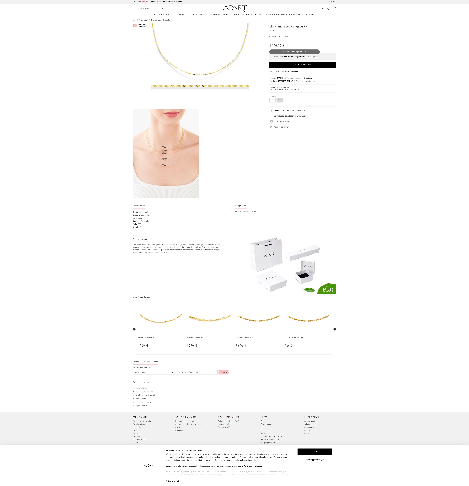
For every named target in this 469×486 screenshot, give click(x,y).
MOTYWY (204, 14)
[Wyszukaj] (135, 9)
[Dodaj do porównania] (270, 127)
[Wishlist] (328, 8)
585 (279, 100)
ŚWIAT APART (308, 14)
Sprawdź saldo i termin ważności (188, 424)
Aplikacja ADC (223, 424)
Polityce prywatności (253, 466)
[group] (160, 329)
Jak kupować (138, 427)
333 (272, 100)
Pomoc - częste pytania (142, 421)
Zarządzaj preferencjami (314, 460)
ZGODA (314, 452)
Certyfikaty (137, 436)
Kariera (263, 433)
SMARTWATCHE (241, 14)
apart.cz (307, 430)
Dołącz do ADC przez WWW (228, 421)
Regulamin (137, 433)
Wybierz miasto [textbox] (141, 372)
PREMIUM (216, 14)
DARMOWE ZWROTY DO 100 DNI (162, 2)
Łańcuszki (144, 20)
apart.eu (307, 433)
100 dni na (281, 81)
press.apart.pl (309, 427)
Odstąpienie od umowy (141, 439)
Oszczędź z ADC (294, 51)
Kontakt (136, 442)
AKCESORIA (256, 14)
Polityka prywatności (269, 442)
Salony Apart (266, 424)
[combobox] (281, 37)
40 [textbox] (279, 37)
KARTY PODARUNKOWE (276, 14)
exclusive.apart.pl (310, 424)
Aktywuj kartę (180, 427)
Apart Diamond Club (142, 399)
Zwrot (135, 430)
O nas (263, 421)
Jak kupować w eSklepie (143, 392)
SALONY (333, 2)
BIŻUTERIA (159, 14)
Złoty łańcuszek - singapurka (147, 337)
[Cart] (335, 8)
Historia (264, 427)
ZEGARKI (227, 14)
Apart (140, 218)
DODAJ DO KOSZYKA (303, 65)
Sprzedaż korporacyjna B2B (271, 436)
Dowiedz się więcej (312, 57)
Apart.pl (135, 20)
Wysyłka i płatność (140, 424)
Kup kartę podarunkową (184, 421)
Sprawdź (223, 372)
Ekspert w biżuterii (141, 388)
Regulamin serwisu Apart (270, 439)
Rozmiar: (272, 37)
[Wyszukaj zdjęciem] (162, 8)
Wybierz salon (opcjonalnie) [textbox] (188, 372)
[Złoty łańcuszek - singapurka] (160, 318)
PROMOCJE (294, 14)
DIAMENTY (171, 14)
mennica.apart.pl (310, 421)
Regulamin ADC (224, 427)
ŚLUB (195, 14)
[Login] (322, 8)
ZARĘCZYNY (184, 14)
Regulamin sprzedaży (142, 402)
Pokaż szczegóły (173, 481)
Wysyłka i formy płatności (144, 395)
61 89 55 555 (293, 72)
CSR (262, 430)
